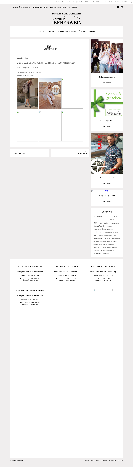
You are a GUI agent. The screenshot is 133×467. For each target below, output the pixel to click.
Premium (115, 241)
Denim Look (110, 223)
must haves (112, 238)
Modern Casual (103, 238)
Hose (112, 232)
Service (87, 460)
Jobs (92, 460)
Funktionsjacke (109, 226)
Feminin (101, 226)
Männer (118, 238)
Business (105, 220)
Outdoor (110, 241)
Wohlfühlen (97, 253)
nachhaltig (96, 241)
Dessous (116, 223)
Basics (104, 217)
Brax (101, 220)
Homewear (108, 232)
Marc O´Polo (112, 235)
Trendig (102, 250)
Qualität (96, 244)
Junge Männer (101, 235)
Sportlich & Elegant (109, 244)
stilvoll (108, 247)
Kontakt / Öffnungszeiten (21, 7)
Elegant (96, 226)
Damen (42, 31)
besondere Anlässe (113, 217)
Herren (51, 31)
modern (96, 238)
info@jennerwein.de (41, 7)
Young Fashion (105, 253)
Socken (100, 244)
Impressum (104, 460)
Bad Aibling (98, 217)
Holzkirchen (99, 232)
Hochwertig (110, 229)
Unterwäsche (109, 250)
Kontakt (97, 460)
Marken (92, 31)
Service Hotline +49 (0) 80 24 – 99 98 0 (64, 7)
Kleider (107, 235)
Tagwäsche (96, 250)
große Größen (98, 229)
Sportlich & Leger (100, 247)
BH (94, 220)
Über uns (82, 31)
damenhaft (103, 223)
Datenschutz (112, 460)
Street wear (113, 247)
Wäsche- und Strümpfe (66, 31)
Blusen (97, 220)
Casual (111, 220)
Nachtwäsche (104, 241)
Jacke (116, 232)
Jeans (95, 235)
